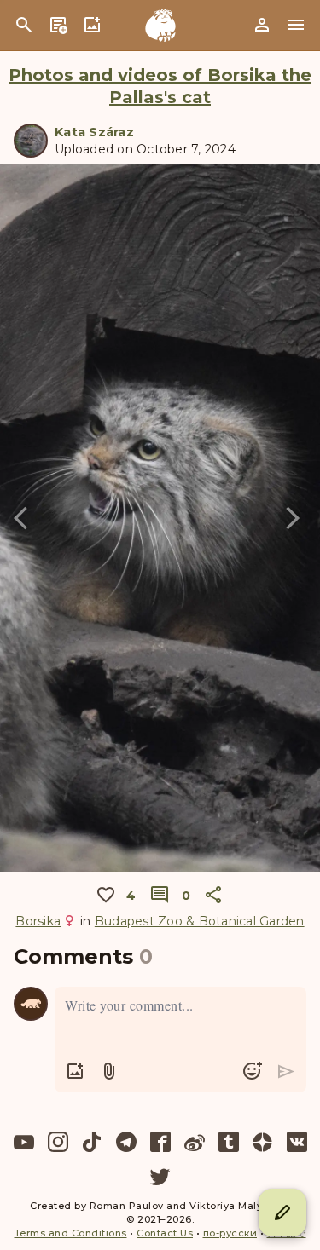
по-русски (230, 1233)
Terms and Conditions (71, 1233)
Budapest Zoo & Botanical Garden (200, 921)
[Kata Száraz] (31, 141)
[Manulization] (160, 25)
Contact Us (165, 1233)
